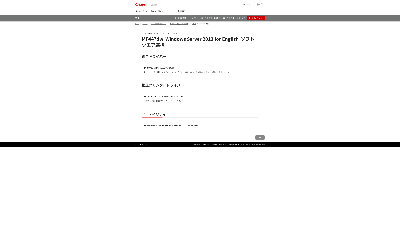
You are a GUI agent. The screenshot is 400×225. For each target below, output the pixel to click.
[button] (141, 11)
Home (137, 24)
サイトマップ (206, 144)
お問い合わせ (196, 144)
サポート (145, 24)
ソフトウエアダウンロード (158, 24)
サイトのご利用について (219, 144)
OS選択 (194, 24)
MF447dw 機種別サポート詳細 (179, 24)
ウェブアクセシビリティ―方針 (256, 144)
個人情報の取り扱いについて (237, 144)
